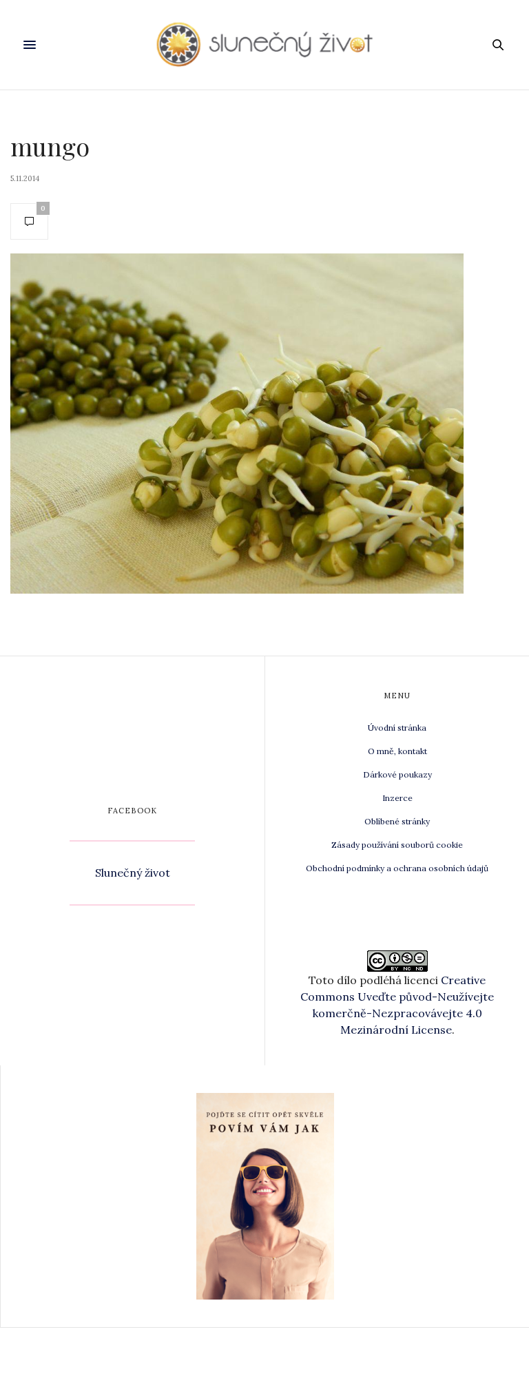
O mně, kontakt (397, 751)
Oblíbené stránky (397, 821)
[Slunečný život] (265, 45)
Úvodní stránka (397, 727)
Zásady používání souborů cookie (397, 845)
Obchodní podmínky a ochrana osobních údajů (397, 868)
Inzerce (397, 798)
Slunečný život (132, 872)
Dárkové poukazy (397, 774)
